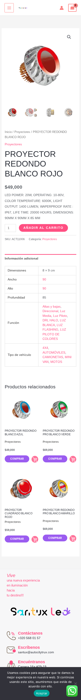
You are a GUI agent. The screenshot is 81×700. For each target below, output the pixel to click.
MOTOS (56, 362)
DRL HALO (50, 320)
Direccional (50, 311)
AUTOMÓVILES (54, 352)
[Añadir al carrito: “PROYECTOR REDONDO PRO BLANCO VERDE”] (73, 459)
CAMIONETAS (53, 357)
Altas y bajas (52, 306)
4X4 (45, 348)
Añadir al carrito (43, 227)
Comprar (17, 458)
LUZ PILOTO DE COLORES (54, 334)
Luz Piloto (60, 316)
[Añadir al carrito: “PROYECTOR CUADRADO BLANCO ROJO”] (35, 539)
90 (44, 279)
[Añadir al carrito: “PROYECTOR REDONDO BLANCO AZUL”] (35, 459)
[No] (75, 683)
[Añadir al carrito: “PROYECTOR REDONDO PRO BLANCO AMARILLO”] (73, 538)
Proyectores (22, 132)
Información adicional (21, 258)
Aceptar (41, 693)
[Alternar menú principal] (9, 7)
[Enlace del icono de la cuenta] (62, 8)
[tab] (40, 258)
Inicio (8, 132)
